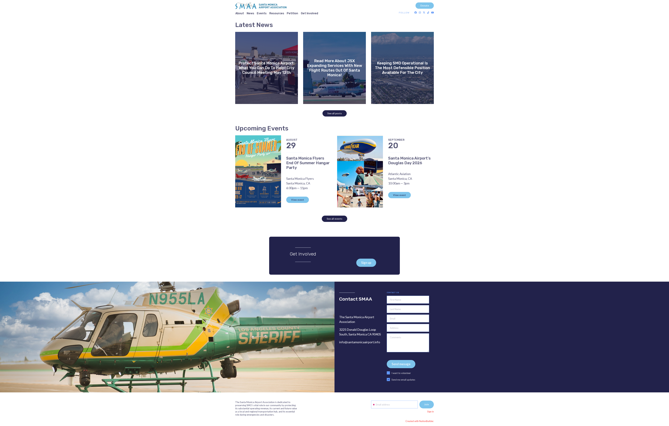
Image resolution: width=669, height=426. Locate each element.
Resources (276, 13)
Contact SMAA (355, 299)
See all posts (334, 113)
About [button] (239, 13)
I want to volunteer (401, 373)
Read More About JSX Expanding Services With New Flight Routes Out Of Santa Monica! (334, 68)
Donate (424, 5)
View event (297, 199)
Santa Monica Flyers (300, 178)
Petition (292, 13)
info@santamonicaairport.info (359, 342)
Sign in (430, 411)
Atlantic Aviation (399, 174)
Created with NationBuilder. (419, 421)
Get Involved (309, 13)
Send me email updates (403, 379)
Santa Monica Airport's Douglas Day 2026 (409, 160)
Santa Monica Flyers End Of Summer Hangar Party (308, 163)
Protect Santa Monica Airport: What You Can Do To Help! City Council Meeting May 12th (267, 68)
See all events (334, 218)
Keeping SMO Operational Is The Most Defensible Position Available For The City (402, 68)
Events (262, 13)
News (250, 13)
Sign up (366, 263)
